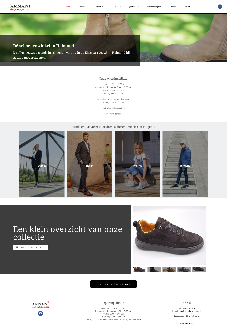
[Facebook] (40, 313)
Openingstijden (154, 6)
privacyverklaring (186, 323)
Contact (173, 6)
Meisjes (115, 6)
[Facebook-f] (220, 6)
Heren (98, 6)
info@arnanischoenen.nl (190, 311)
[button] (135, 235)
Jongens (132, 6)
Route (187, 6)
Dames (82, 6)
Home (67, 6)
